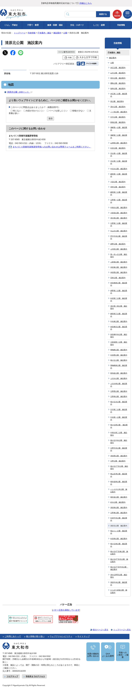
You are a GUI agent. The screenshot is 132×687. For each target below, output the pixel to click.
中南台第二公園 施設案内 (118, 434)
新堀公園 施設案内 (117, 122)
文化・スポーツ (77, 25)
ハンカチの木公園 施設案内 (118, 490)
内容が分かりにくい (35, 111)
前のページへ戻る (100, 630)
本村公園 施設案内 (117, 187)
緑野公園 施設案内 (117, 244)
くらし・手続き (11, 25)
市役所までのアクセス (35, 676)
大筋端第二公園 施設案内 (118, 343)
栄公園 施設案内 (117, 101)
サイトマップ (83, 636)
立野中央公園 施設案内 (118, 449)
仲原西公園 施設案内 (118, 272)
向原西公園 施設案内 (118, 355)
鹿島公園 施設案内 (117, 83)
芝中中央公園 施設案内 (118, 237)
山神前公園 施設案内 (118, 143)
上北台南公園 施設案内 (118, 385)
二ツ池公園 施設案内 (118, 112)
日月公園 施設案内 (117, 117)
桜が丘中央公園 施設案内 (118, 441)
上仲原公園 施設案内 (118, 249)
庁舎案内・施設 (44, 33)
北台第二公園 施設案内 (118, 162)
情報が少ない (78, 111)
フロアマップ (12, 676)
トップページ (20, 33)
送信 (50, 118)
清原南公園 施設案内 (118, 508)
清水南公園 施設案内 (118, 218)
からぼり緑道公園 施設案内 (118, 591)
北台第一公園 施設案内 (118, 154)
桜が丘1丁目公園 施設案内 (119, 467)
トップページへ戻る (122, 630)
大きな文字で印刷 (88, 57)
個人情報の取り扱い (35, 636)
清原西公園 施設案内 (118, 456)
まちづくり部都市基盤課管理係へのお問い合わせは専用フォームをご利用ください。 (52, 147)
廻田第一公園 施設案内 (118, 175)
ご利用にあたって (13, 636)
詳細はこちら (85, 3)
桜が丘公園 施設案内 (118, 360)
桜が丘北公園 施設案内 (118, 403)
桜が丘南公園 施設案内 (118, 545)
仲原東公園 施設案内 (118, 267)
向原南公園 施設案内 (118, 539)
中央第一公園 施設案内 (118, 418)
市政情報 (121, 25)
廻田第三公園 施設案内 (118, 315)
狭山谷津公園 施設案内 (118, 475)
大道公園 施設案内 (117, 182)
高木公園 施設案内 (117, 78)
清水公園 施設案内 (117, 107)
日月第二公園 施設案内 (118, 411)
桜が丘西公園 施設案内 (119, 426)
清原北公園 (18, 92)
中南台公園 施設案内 (118, 208)
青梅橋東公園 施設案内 (118, 366)
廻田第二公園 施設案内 (118, 193)
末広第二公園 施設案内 (118, 95)
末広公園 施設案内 (117, 68)
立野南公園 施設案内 (118, 396)
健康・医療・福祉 (55, 25)
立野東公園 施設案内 (118, 513)
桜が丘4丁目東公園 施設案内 (119, 553)
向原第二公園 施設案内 (118, 299)
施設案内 (57, 33)
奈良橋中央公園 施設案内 (118, 336)
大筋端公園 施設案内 (118, 213)
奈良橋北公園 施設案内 (118, 328)
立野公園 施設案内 (117, 461)
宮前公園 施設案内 (117, 278)
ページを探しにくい (58, 111)
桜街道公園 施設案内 (118, 497)
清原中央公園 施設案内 (118, 583)
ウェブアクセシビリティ (61, 636)
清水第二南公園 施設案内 (118, 307)
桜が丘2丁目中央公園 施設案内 (119, 568)
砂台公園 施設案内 (117, 502)
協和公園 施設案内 (117, 89)
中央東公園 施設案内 (118, 321)
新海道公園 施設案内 (118, 373)
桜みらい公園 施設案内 (118, 532)
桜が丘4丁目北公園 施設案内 (119, 560)
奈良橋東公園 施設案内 (118, 284)
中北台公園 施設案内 (118, 169)
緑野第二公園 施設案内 (118, 292)
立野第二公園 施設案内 (118, 224)
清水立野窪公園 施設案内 (118, 576)
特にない (17, 111)
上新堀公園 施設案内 (118, 262)
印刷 (70, 57)
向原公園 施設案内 (117, 148)
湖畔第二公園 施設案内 (118, 136)
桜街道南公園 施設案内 (118, 483)
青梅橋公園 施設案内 (118, 350)
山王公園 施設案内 (117, 73)
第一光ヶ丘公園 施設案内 (118, 255)
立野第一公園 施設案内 (118, 201)
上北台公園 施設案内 (118, 378)
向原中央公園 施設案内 (118, 519)
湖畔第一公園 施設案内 (118, 129)
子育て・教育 (33, 25)
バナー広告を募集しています (66, 610)
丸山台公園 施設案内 (118, 231)
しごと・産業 (99, 25)
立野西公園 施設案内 (118, 391)
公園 (65, 33)
